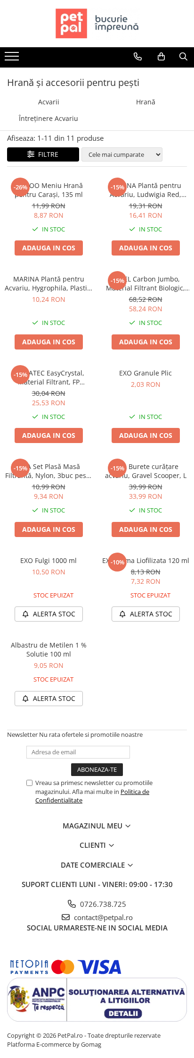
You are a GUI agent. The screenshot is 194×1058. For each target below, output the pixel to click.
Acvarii (48, 101)
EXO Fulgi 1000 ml (48, 560)
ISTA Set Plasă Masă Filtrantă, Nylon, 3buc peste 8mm (48, 471)
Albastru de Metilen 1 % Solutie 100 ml (49, 649)
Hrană (145, 101)
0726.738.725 (102, 904)
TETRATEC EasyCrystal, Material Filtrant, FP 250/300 (48, 377)
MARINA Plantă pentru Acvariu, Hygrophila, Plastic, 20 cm (48, 283)
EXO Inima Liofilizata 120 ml (145, 560)
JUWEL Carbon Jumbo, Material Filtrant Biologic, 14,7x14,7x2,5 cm (145, 283)
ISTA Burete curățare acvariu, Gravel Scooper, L (145, 471)
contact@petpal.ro (102, 917)
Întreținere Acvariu (48, 118)
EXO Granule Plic (145, 372)
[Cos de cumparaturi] (161, 56)
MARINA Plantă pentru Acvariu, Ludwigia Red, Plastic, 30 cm (145, 190)
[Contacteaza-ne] (137, 56)
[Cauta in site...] (183, 56)
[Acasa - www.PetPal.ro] (97, 23)
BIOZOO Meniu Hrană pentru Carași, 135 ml (48, 190)
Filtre (46, 154)
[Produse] (13, 59)
